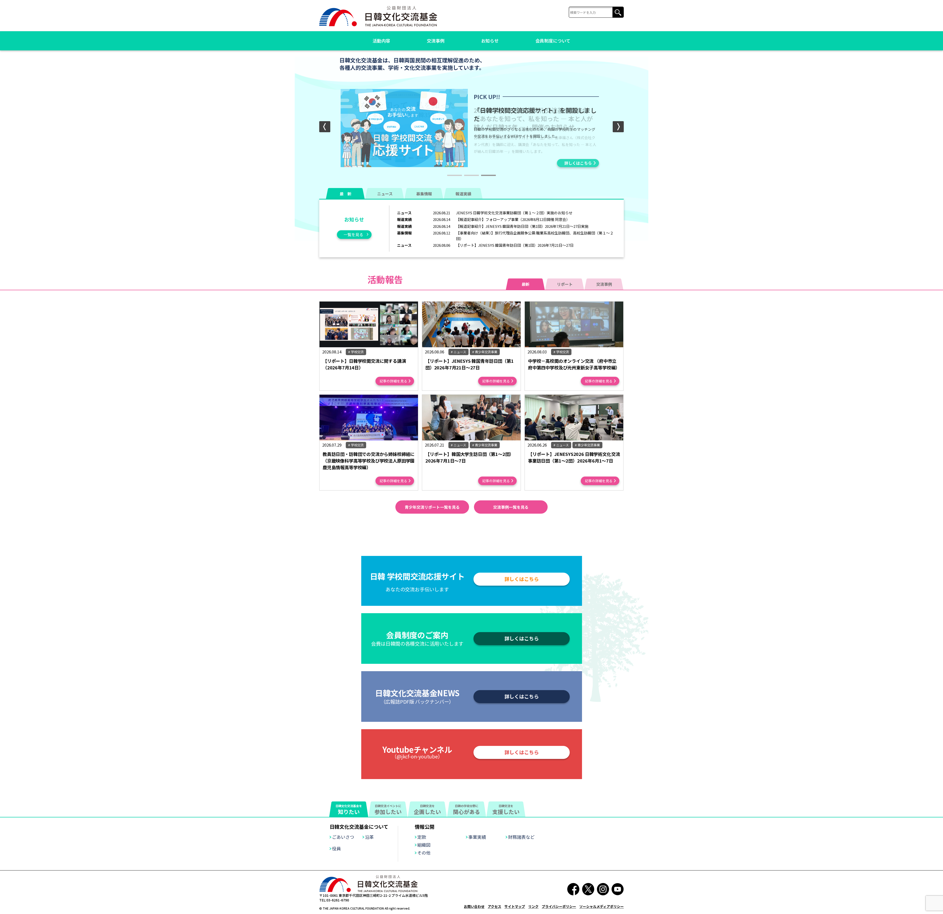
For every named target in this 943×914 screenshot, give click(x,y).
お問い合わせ (474, 906)
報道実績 (463, 194)
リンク (533, 906)
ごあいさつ (343, 837)
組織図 (423, 844)
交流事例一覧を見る (510, 507)
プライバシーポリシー (559, 906)
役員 (336, 848)
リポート (565, 284)
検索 (618, 12)
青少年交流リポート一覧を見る (432, 507)
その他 (423, 852)
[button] (618, 126)
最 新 (345, 194)
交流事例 (435, 40)
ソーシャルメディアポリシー (601, 906)
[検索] (596, 12)
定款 (421, 837)
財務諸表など (521, 837)
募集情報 (424, 194)
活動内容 (381, 40)
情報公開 (424, 826)
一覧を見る (353, 234)
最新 (525, 284)
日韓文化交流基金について (359, 826)
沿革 (369, 837)
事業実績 (477, 837)
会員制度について (552, 40)
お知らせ (490, 40)
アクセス (494, 906)
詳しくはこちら (578, 163)
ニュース (385, 194)
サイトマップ (514, 906)
